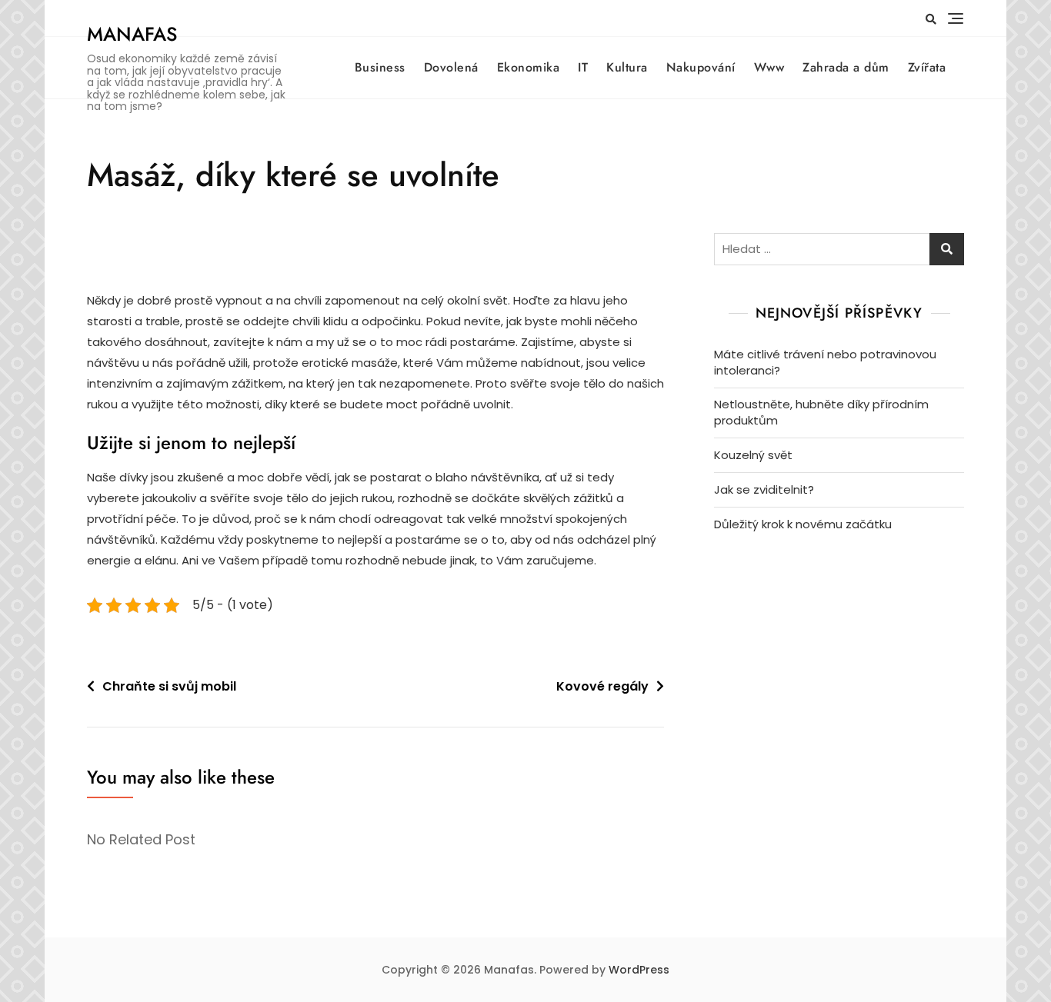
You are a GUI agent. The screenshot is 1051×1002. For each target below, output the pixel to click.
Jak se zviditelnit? (764, 489)
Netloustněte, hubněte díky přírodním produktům (821, 412)
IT (583, 67)
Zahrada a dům (845, 67)
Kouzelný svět (753, 455)
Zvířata (927, 67)
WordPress (639, 969)
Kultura (627, 67)
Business (380, 67)
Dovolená (451, 67)
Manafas (132, 34)
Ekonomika (528, 67)
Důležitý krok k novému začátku (803, 524)
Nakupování (701, 67)
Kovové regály (602, 686)
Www (769, 67)
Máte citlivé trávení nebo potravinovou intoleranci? (825, 362)
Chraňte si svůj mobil (169, 686)
